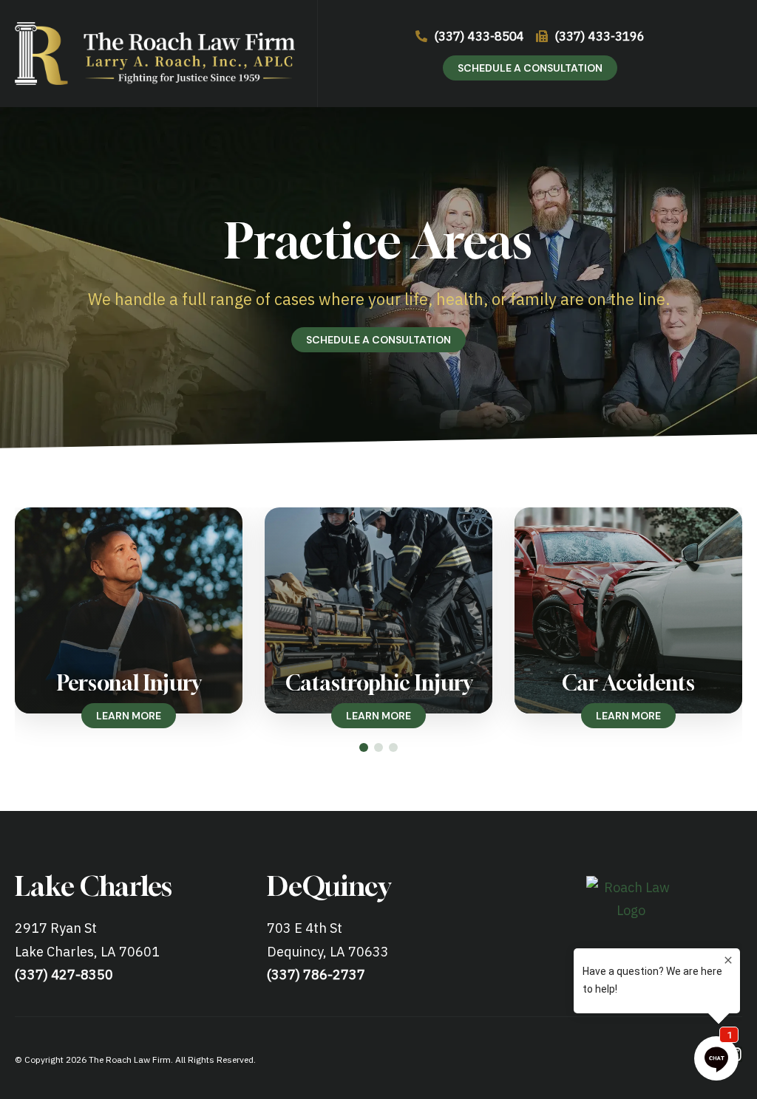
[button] (363, 747)
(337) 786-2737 (316, 974)
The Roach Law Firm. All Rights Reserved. (172, 1059)
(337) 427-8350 (64, 974)
